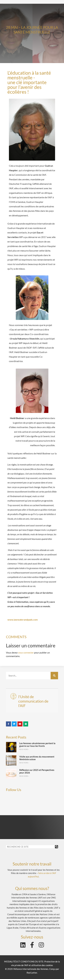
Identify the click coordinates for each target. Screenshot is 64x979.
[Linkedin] (23, 945)
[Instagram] (41, 945)
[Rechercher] (54, 675)
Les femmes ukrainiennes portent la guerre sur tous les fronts (37, 744)
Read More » (24, 749)
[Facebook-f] (32, 945)
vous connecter (26, 652)
